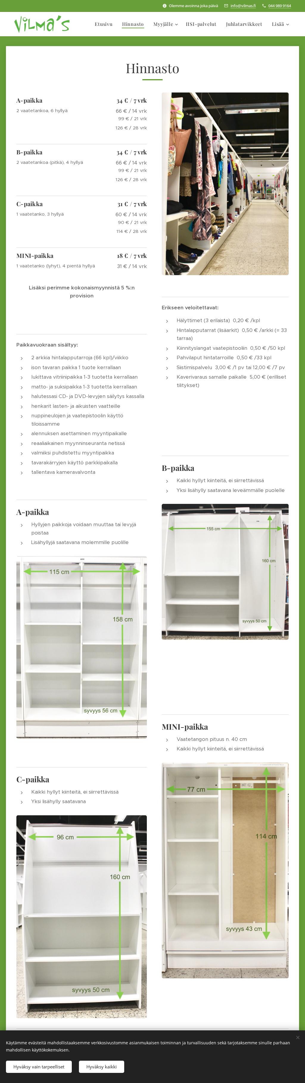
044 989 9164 (279, 5)
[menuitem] (105, 24)
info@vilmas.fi (243, 5)
